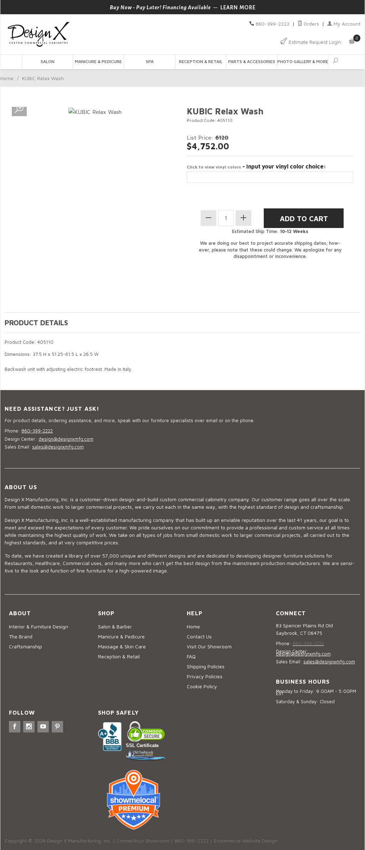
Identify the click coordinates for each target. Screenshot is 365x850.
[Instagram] (29, 726)
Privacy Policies (204, 676)
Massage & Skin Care (122, 646)
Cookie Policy (202, 686)
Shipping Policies (206, 666)
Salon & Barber (115, 626)
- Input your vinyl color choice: (256, 166)
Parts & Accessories (251, 61)
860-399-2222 (272, 24)
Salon (48, 61)
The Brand (20, 636)
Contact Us (199, 636)
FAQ (191, 656)
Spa (150, 61)
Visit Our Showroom (209, 646)
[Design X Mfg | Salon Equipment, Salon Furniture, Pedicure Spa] (91, 34)
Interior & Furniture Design (38, 626)
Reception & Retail (200, 61)
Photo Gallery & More (302, 61)
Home (7, 78)
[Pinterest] (57, 726)
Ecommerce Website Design (245, 841)
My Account (346, 24)
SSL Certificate (142, 745)
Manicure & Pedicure (98, 61)
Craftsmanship (25, 646)
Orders (310, 24)
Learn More (238, 7)
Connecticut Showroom (143, 841)
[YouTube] (43, 726)
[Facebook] (14, 726)
